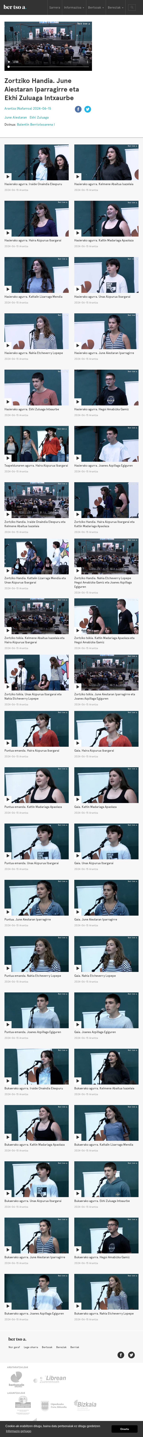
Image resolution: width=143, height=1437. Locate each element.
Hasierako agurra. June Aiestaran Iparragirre (104, 353)
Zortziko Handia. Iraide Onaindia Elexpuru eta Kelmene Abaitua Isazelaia (34, 524)
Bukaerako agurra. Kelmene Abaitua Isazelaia (104, 1088)
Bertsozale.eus (19, 1379)
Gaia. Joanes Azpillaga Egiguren (95, 1032)
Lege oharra (31, 1347)
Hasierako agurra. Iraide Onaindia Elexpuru (33, 184)
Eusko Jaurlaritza (22, 1405)
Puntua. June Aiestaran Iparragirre (27, 919)
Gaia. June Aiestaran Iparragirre (95, 919)
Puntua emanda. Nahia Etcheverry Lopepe (32, 976)
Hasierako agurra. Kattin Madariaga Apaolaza (104, 240)
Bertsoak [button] (95, 7)
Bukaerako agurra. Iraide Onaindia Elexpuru (33, 1088)
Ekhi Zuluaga (39, 117)
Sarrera (54, 7)
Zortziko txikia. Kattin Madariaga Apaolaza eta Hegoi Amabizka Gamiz (104, 640)
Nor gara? (14, 1347)
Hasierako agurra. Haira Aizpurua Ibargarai (32, 240)
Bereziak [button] (115, 7)
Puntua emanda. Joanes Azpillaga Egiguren (32, 1032)
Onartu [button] (124, 1428)
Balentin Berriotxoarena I (36, 124)
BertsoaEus (20, 6)
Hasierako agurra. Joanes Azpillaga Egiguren (103, 465)
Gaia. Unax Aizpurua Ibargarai (93, 863)
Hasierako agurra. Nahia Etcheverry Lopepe (33, 353)
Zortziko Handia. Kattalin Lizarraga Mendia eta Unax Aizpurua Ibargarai (35, 580)
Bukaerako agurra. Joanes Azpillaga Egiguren (34, 1313)
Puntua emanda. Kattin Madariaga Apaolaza (33, 807)
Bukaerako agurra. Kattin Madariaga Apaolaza (34, 1144)
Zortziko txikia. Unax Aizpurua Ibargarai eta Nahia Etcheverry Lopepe (32, 696)
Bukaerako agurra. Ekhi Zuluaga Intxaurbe (102, 1201)
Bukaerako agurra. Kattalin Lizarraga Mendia (103, 1144)
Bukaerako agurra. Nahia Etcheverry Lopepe (104, 1313)
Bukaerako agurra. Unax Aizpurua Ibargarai (32, 1201)
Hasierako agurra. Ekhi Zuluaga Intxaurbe (31, 409)
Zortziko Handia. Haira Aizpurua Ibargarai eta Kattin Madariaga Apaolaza (104, 524)
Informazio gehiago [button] (18, 1431)
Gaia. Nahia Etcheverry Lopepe (95, 976)
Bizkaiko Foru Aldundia (89, 1405)
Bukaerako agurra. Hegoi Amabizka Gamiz (102, 1257)
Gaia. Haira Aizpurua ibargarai (94, 750)
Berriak (74, 1347)
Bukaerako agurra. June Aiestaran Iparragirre (34, 1257)
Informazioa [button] (73, 7)
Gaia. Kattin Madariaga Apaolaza (95, 807)
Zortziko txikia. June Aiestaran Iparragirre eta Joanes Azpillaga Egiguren (104, 696)
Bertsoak (47, 1347)
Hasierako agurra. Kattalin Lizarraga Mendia (33, 296)
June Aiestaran (15, 117)
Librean (50, 1379)
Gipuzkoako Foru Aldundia (56, 1405)
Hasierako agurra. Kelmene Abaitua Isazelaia (103, 184)
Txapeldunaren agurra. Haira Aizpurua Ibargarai (36, 465)
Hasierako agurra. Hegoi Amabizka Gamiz (101, 409)
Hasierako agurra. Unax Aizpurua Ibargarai (102, 296)
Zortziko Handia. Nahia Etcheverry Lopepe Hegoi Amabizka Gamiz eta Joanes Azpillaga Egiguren (103, 582)
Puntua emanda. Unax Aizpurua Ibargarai (31, 863)
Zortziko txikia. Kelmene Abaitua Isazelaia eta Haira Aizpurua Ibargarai (34, 640)
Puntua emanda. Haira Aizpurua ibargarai (31, 750)
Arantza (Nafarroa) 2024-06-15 (27, 108)
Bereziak (61, 1347)
